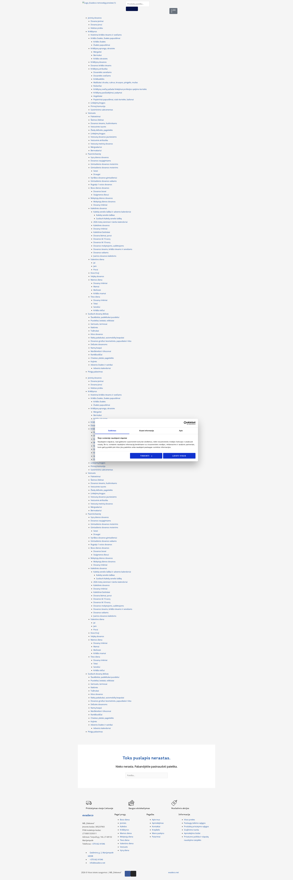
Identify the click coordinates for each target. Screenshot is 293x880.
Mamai (96, 286)
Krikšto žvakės (99, 41)
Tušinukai (95, 331)
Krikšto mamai (99, 293)
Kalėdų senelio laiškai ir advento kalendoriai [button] (112, 212)
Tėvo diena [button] (95, 297)
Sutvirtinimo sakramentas (102, 109)
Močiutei (97, 290)
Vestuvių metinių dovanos (102, 143)
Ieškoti (132, 9)
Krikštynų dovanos (99, 62)
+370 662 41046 (98, 844)
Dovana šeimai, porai (102, 235)
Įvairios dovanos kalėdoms (104, 256)
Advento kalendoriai (102, 368)
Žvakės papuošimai (101, 45)
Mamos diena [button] (96, 280)
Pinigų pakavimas (95, 371)
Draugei (96, 174)
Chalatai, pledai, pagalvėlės (102, 358)
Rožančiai (97, 86)
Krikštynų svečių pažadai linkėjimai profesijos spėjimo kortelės (120, 89)
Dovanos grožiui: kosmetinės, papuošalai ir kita (111, 341)
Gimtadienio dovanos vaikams (104, 181)
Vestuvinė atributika (99, 140)
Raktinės (94, 327)
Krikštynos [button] (92, 31)
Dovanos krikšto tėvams (101, 65)
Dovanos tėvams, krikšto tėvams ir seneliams (112, 249)
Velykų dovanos (97, 276)
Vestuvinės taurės (98, 126)
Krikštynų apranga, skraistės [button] (103, 48)
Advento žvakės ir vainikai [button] (102, 365)
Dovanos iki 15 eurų (101, 239)
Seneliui (96, 307)
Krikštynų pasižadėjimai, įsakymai (107, 92)
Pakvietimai (95, 116)
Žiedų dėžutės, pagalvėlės (102, 130)
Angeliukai (97, 96)
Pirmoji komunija (98, 106)
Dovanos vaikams (101, 252)
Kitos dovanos (97, 334)
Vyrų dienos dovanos (100, 157)
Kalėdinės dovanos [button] (99, 208)
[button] (0, 878)
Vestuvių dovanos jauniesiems (104, 137)
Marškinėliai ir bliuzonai (101, 351)
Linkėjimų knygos (98, 103)
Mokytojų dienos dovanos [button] (102, 198)
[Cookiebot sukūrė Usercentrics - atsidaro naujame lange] (185, 423)
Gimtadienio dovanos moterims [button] (104, 167)
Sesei (95, 171)
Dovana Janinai (97, 21)
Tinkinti (144, 456)
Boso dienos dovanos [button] (100, 188)
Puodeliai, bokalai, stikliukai (102, 320)
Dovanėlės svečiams (102, 75)
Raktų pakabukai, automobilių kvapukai (107, 337)
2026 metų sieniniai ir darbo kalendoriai (110, 222)
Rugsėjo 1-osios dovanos (101, 184)
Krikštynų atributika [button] (99, 69)
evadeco (87, 815)
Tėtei (95, 303)
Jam (95, 266)
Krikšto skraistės (100, 58)
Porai (95, 269)
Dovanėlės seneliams (102, 72)
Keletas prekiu (97, 28)
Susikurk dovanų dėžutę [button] (98, 314)
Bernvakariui (96, 150)
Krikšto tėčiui (99, 310)
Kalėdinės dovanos (101, 225)
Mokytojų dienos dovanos (104, 201)
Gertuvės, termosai (99, 324)
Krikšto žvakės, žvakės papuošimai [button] (105, 38)
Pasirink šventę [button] (94, 154)
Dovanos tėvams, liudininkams (104, 123)
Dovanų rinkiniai (100, 205)
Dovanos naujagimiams (101, 160)
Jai (94, 262)
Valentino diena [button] (97, 259)
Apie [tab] (181, 430)
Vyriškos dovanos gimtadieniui (104, 178)
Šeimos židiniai (97, 120)
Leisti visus (179, 456)
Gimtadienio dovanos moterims (104, 164)
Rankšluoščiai (96, 354)
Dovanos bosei (99, 191)
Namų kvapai (96, 348)
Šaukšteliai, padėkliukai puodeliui (105, 317)
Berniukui (97, 55)
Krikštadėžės (98, 79)
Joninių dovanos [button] (95, 18)
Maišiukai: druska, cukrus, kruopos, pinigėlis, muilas (115, 82)
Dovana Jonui (96, 24)
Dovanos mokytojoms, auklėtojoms (108, 246)
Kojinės (94, 361)
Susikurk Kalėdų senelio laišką (109, 218)
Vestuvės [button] (92, 113)
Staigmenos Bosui (101, 194)
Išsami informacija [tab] (146, 430)
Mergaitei (97, 52)
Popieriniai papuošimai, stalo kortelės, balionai (113, 99)
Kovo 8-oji (95, 273)
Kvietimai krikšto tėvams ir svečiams (106, 35)
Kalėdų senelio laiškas (105, 215)
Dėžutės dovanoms (99, 344)
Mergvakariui (96, 147)
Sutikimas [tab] (112, 430)
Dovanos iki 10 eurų (101, 242)
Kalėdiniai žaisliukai (101, 232)
